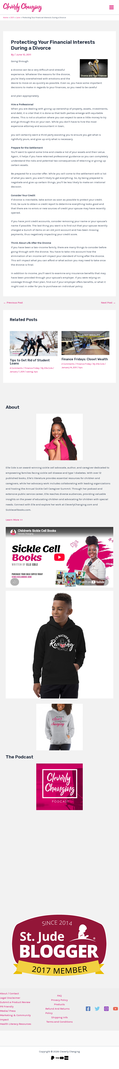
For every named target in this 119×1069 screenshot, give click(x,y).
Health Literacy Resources (15, 1023)
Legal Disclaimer (10, 997)
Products (59, 1004)
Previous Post (13, 302)
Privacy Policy (59, 999)
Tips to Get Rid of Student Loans (30, 361)
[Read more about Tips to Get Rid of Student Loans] (34, 343)
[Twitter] (97, 1008)
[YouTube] (115, 1008)
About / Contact (9, 993)
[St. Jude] (59, 945)
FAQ (59, 995)
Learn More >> (14, 519)
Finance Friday (32, 368)
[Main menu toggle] (111, 7)
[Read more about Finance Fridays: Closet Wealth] (85, 342)
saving (29, 371)
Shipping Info (59, 1017)
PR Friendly (6, 1006)
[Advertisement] (29, 861)
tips (36, 371)
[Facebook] (88, 1008)
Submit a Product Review (15, 1002)
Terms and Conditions (59, 1021)
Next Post (108, 302)
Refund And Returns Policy (57, 1011)
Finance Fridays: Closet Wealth (85, 359)
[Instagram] (106, 1008)
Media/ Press (8, 1010)
